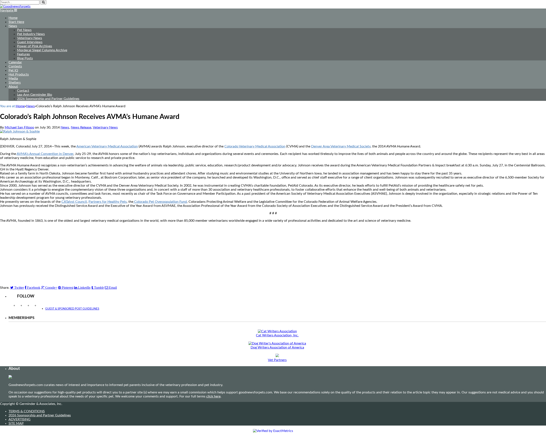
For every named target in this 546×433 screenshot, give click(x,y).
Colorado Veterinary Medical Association (254, 146)
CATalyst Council (74, 201)
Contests (15, 66)
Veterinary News (29, 38)
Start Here (16, 22)
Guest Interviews (29, 42)
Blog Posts (25, 58)
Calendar (15, 62)
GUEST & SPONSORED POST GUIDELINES (72, 308)
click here (213, 396)
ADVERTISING (19, 419)
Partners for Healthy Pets (108, 201)
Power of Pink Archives (34, 46)
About (13, 86)
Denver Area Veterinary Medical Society (340, 146)
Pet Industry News (31, 34)
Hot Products (19, 74)
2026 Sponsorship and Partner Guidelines (48, 98)
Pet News (24, 30)
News (13, 26)
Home (13, 18)
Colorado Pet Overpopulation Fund (160, 201)
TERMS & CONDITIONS (27, 411)
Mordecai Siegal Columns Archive (42, 50)
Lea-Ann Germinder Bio (34, 94)
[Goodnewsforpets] (15, 6)
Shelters (15, 82)
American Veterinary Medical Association (107, 146)
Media (13, 78)
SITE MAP (16, 423)
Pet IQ (13, 70)
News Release (81, 127)
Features (23, 54)
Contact (23, 90)
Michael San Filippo (19, 127)
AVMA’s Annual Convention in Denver (45, 154)
